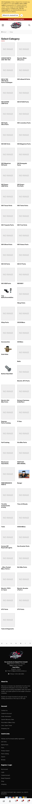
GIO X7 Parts (21, 264)
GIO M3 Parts (5, 144)
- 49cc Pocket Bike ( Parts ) (6, 568)
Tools (3, 527)
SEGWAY (20, 283)
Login (2, 772)
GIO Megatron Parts (24, 144)
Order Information (6, 716)
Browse (3, 759)
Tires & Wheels (22, 504)
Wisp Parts (5, 322)
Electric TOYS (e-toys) (5, 589)
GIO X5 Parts (5, 264)
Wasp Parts (21, 303)
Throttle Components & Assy (5, 505)
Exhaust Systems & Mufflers (23, 401)
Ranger (19, 483)
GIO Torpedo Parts (7, 225)
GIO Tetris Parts (22, 205)
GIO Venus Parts (23, 244)
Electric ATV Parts (23, 381)
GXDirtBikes (21, 527)
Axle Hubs (4, 354)
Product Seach (5, 750)
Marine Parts (4, 744)
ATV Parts (4, 609)
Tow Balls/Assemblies (7, 296)
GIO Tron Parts (22, 225)
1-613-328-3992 (19, 674)
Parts (2, 747)
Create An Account (6, 713)
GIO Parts (4, 741)
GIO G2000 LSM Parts (5, 102)
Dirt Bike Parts (22, 567)
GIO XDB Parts (6, 283)
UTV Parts (20, 609)
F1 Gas (19, 421)
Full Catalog (5, 442)
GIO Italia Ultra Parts (5, 123)
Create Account (5, 775)
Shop (2, 781)
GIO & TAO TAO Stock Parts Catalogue (6, 80)
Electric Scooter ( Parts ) (22, 589)
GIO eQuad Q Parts (23, 79)
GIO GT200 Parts (23, 102)
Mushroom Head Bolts (5, 462)
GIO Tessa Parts (6, 205)
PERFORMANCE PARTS (6, 483)
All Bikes (20, 342)
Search (3, 756)
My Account (4, 769)
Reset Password (5, 778)
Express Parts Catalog (6, 422)
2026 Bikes (21, 322)
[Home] (3, 801)
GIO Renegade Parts (22, 164)
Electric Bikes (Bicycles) (22, 58)
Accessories (5, 342)
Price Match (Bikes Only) (8, 722)
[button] (29, 25)
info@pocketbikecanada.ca (18, 671)
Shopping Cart (5, 728)
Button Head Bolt (7, 374)
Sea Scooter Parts (23, 546)
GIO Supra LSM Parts (4, 185)
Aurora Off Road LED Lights (6, 547)
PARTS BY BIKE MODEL (21, 462)
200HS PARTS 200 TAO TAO (6, 58)
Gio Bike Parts (22, 442)
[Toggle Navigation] (3, 25)
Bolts (19, 361)
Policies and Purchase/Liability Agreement (13, 738)
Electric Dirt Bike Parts (5, 401)
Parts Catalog (5, 753)
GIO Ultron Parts (6, 244)
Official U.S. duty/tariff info (10, 15)
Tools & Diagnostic (7, 629)
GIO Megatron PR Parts (6, 164)
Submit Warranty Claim (7, 719)
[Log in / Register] (10, 801)
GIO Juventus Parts (24, 123)
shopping (3, 784)
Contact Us (4, 710)
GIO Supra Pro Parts (20, 185)
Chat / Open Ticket (6, 725)
